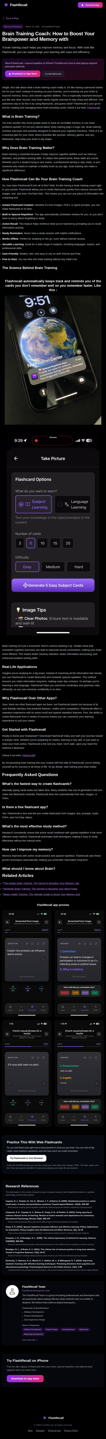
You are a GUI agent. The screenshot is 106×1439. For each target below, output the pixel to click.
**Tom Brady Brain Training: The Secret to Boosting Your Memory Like (40, 883)
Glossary (40, 1430)
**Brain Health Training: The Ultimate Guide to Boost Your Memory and (41, 894)
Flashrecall (93, 107)
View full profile (28, 1340)
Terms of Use (54, 1430)
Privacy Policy (71, 1430)
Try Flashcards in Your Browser (26, 1158)
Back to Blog (12, 18)
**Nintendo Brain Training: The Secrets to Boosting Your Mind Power (39, 888)
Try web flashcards (53, 74)
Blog (30, 1430)
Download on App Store (24, 74)
